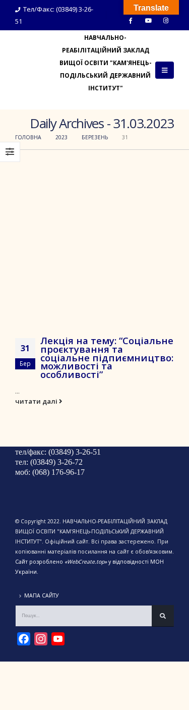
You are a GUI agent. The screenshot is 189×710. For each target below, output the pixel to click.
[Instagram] (165, 20)
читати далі (37, 401)
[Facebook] (130, 20)
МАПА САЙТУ (41, 595)
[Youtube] (148, 20)
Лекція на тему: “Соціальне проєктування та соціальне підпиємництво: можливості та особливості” (106, 357)
